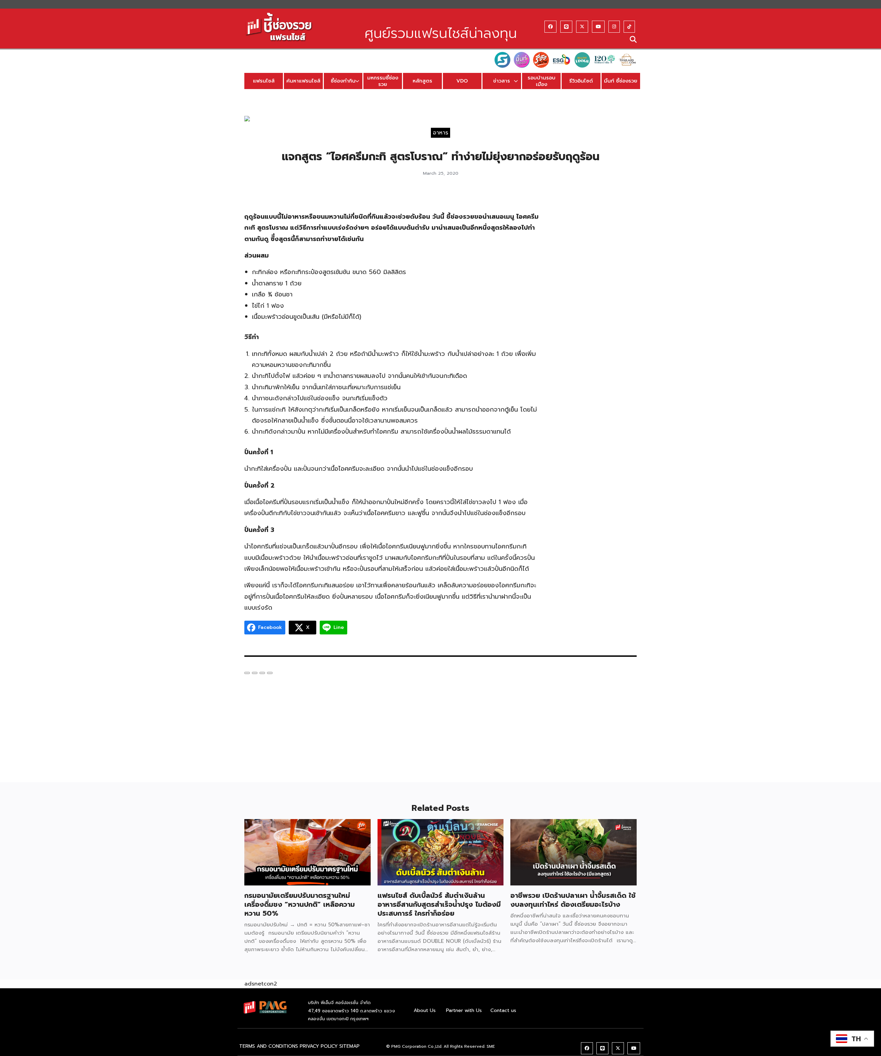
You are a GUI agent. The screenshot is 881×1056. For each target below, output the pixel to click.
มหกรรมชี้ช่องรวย (382, 81)
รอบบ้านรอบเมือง (541, 81)
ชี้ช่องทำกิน (343, 81)
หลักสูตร (422, 81)
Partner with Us (464, 1010)
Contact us (503, 1010)
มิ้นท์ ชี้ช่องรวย (620, 81)
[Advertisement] (594, 297)
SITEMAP (349, 1046)
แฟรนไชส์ (264, 81)
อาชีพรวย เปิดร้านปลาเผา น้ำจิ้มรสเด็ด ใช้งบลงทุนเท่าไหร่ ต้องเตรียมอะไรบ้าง (573, 900)
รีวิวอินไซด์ (581, 81)
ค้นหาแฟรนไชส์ (303, 81)
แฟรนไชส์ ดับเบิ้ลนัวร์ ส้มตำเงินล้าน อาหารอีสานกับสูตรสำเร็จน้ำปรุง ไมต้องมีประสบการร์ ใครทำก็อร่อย (439, 904)
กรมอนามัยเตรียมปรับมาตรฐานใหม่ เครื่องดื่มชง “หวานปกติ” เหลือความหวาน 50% (299, 904)
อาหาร (440, 132)
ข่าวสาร (501, 81)
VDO (462, 81)
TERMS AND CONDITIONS (268, 1046)
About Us (425, 1010)
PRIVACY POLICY (319, 1046)
